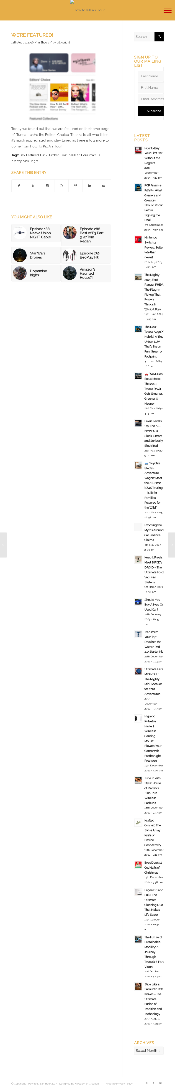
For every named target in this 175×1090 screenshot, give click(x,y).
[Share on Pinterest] (75, 186)
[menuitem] (165, 10)
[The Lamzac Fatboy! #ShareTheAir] (171, 545)
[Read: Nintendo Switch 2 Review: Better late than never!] (138, 240)
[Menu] (165, 10)
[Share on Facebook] (19, 186)
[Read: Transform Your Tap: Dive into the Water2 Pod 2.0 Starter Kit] (138, 634)
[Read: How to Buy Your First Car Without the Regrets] (138, 150)
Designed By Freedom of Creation (79, 1083)
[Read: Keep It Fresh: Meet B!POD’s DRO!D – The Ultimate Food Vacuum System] (138, 559)
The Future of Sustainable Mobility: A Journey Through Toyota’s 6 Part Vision (154, 951)
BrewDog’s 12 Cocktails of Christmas (153, 867)
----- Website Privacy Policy (116, 1083)
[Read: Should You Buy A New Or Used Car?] (138, 602)
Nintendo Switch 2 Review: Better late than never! (154, 247)
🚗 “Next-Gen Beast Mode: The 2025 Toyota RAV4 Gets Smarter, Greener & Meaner (153, 388)
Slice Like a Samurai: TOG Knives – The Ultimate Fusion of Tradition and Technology (153, 999)
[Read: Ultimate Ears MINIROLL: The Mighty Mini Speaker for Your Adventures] (138, 671)
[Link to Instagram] (160, 1083)
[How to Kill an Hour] (87, 10)
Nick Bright (30, 161)
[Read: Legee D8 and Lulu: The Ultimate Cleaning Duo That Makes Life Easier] (138, 892)
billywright (63, 42)
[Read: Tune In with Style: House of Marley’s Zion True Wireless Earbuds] (138, 780)
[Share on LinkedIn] (90, 186)
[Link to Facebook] (153, 1083)
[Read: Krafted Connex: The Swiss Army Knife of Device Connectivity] (138, 823)
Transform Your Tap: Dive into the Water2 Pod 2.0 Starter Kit (153, 642)
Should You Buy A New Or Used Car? (153, 604)
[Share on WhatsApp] (61, 186)
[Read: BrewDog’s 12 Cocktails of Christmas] (138, 865)
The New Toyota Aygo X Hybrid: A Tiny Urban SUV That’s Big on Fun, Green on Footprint (153, 341)
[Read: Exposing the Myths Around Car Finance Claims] (138, 527)
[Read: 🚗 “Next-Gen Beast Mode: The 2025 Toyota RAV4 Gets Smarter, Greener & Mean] (138, 376)
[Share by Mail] (104, 186)
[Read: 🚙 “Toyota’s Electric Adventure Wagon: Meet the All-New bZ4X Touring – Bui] (138, 465)
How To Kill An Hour (74, 155)
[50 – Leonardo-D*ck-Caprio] (3, 545)
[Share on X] (33, 186)
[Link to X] (146, 1083)
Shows (45, 42)
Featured (32, 155)
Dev (22, 155)
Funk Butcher (49, 155)
